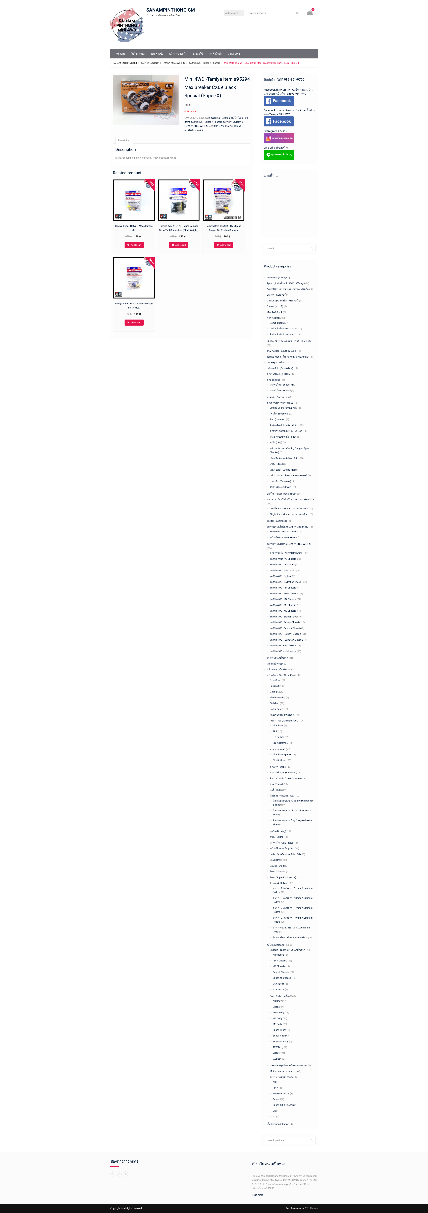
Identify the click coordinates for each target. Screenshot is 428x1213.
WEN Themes (311, 1208)
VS (274, 1111)
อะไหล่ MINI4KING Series (283, 537)
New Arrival (273, 318)
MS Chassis (279, 966)
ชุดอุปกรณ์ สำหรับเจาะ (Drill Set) (286, 431)
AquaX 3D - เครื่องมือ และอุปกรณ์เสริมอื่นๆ (288, 289)
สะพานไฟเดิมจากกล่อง (281, 1077)
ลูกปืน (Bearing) (278, 831)
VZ (274, 1116)
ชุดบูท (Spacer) (277, 749)
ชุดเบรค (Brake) (278, 767)
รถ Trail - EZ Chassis (277, 520)
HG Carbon (278, 737)
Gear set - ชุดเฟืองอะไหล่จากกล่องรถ (288, 1065)
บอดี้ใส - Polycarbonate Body (282, 493)
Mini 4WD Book (274, 312)
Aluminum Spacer (282, 754)
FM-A (275, 1087)
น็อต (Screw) (276, 784)
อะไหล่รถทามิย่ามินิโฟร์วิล (280, 675)
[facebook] (112, 1173)
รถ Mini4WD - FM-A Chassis (284, 593)
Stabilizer (274, 703)
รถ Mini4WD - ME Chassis (283, 605)
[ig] (119, 1173)
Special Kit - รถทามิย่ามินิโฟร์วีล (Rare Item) (289, 341)
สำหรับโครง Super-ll (280, 390)
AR (274, 1082)
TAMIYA (229, 126)
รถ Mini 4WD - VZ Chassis (283, 559)
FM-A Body (278, 1012)
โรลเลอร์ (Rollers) (279, 883)
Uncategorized (274, 362)
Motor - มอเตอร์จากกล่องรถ (284, 1071)
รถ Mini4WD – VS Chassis (283, 651)
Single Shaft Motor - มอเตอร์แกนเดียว (289, 514)
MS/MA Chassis (281, 1093)
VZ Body (277, 1058)
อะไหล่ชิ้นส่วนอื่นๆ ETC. (282, 848)
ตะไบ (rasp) (276, 442)
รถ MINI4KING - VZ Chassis (284, 531)
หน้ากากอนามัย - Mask (278, 669)
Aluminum (278, 725)
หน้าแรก (120, 54)
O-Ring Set (275, 691)
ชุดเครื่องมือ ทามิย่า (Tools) (280, 403)
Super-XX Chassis (282, 978)
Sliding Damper (280, 743)
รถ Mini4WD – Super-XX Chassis (286, 639)
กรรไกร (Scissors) (279, 413)
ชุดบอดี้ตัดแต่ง (274, 379)
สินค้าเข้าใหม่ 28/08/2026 (283, 334)
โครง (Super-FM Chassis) (283, 877)
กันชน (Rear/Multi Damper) (284, 720)
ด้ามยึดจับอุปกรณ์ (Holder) (283, 436)
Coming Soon (277, 323)
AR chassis (278, 954)
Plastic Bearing (277, 697)
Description (124, 140)
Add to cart (136, 245)
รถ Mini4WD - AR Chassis (283, 570)
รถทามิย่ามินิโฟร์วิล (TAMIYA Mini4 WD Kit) (163, 63)
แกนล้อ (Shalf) (277, 865)
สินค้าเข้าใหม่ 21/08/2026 (283, 328)
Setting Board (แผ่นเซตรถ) (283, 407)
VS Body (277, 1053)
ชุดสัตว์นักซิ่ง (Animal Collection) (286, 553)
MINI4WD (219, 126)
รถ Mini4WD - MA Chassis (283, 599)
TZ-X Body (278, 1047)
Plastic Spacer (280, 760)
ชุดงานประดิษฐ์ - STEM (278, 374)
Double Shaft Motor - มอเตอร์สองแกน (289, 508)
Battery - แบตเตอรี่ (276, 294)
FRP (275, 731)
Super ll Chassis (281, 972)
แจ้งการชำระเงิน (178, 54)
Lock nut (274, 686)
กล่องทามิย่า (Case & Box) (280, 368)
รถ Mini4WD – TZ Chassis (283, 645)
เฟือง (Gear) (276, 860)
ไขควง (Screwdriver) (280, 487)
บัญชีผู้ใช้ (198, 54)
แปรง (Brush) (277, 464)
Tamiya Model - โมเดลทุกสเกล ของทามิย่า (288, 356)
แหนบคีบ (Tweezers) (280, 481)
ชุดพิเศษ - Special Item (278, 397)
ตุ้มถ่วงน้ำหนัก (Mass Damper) (285, 778)
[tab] (124, 140)
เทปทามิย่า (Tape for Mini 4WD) (286, 854)
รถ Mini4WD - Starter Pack (283, 616)
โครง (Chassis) (278, 871)
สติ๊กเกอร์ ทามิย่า (275, 663)
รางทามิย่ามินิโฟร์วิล (277, 657)
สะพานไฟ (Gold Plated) (282, 842)
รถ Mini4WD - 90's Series (282, 564)
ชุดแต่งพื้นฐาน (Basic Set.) (283, 772)
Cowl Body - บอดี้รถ (280, 996)
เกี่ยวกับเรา (234, 54)
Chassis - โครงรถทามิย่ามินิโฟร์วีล (287, 950)
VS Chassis (278, 983)
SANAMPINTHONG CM (170, 10)
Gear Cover (275, 680)
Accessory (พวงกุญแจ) (278, 277)
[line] (125, 1173)
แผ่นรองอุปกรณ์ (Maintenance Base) (288, 475)
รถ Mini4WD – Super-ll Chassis (285, 634)
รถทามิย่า (199, 130)
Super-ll (277, 1099)
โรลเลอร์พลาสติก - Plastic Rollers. (290, 937)
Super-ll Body (279, 1030)
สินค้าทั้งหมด (138, 54)
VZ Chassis (278, 989)
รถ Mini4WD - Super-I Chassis (285, 622)
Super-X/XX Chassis (283, 1105)
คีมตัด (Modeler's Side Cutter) (285, 425)
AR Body (277, 1001)
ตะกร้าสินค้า (215, 54)
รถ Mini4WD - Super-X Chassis (204, 63)
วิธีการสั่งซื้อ (156, 54)
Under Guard (276, 709)
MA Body (277, 1018)
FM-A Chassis (280, 960)
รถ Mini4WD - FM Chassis (283, 587)
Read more (257, 1195)
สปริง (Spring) (277, 837)
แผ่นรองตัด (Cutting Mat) (283, 469)
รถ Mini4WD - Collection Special (286, 582)
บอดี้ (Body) (276, 790)
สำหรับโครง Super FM (281, 384)
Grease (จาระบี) (275, 306)
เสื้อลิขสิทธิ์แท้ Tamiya (278, 1124)
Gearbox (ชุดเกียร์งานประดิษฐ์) (283, 300)
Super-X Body (280, 1035)
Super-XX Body (280, 1041)
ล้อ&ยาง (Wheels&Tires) (282, 795)
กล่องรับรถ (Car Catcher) (282, 714)
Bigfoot (277, 1007)
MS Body (277, 1024)
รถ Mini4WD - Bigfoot (281, 576)
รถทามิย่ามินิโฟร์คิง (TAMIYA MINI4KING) (288, 526)
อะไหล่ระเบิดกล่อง (276, 945)
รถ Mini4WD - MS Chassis (283, 610)
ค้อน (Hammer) (278, 419)
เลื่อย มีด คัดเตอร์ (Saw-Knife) (285, 458)
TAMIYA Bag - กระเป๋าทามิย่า (281, 351)
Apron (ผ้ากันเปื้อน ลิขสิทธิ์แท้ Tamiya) (286, 283)
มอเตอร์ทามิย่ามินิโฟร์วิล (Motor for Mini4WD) (290, 499)
